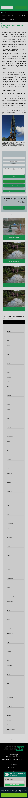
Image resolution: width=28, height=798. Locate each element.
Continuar (14, 794)
